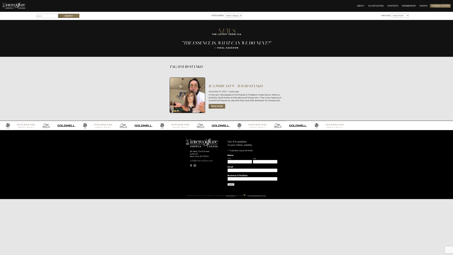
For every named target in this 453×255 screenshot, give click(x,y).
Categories (217, 15)
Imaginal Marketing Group (257, 195)
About (360, 6)
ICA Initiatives (376, 6)
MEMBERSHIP (409, 6)
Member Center (440, 6)
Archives (386, 16)
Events (424, 6)
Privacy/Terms (230, 195)
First (229, 158)
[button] (191, 166)
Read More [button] (217, 106)
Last (254, 158)
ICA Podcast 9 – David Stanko (236, 86)
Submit (231, 184)
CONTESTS (392, 6)
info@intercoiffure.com (201, 161)
